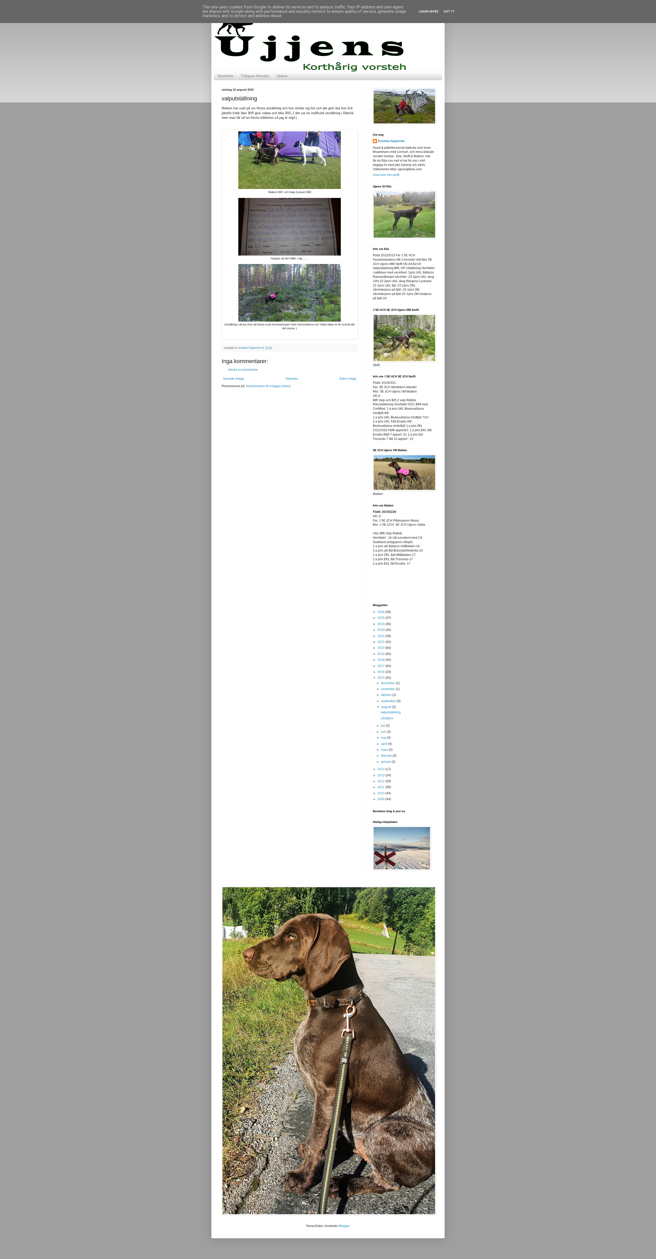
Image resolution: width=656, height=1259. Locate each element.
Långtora (387, 718)
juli (383, 725)
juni (384, 732)
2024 (381, 624)
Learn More (428, 11)
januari (386, 762)
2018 (381, 660)
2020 (381, 648)
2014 (381, 769)
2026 (381, 612)
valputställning (391, 712)
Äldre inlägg (347, 378)
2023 (381, 630)
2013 (381, 775)
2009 (381, 799)
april (384, 744)
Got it (449, 11)
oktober (386, 695)
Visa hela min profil (386, 175)
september (389, 701)
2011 (381, 787)
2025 (381, 618)
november (388, 689)
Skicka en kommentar (243, 370)
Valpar (282, 76)
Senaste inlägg (233, 378)
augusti (386, 707)
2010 (381, 793)
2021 (381, 642)
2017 (381, 666)
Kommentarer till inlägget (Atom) (268, 386)
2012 (381, 781)
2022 (381, 636)
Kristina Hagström (391, 141)
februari (387, 755)
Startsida (225, 76)
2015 (381, 678)
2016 (381, 672)
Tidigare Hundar (255, 76)
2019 (381, 654)
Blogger (344, 1226)
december (388, 683)
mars (385, 750)
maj (384, 737)
